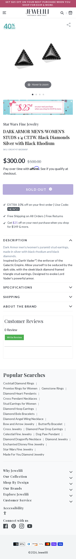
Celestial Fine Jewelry (17, 434)
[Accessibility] (5, 513)
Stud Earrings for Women (19, 403)
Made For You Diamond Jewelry (23, 454)
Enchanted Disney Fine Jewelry (23, 444)
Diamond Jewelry (56, 439)
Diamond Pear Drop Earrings (44, 429)
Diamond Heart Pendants (20, 393)
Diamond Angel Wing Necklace (23, 419)
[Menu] (4, 12)
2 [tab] (36, 94)
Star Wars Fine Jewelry (18, 449)
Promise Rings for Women (20, 388)
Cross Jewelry (12, 429)
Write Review (14, 337)
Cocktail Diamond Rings (18, 383)
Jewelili (43, 552)
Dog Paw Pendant (48, 434)
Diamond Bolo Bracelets (19, 413)
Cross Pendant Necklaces (20, 398)
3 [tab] (40, 94)
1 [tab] (32, 94)
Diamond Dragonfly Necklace (22, 439)
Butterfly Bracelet (50, 424)
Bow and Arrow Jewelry (18, 424)
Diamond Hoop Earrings (18, 408)
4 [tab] (43, 94)
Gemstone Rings (53, 388)
